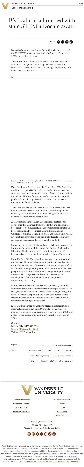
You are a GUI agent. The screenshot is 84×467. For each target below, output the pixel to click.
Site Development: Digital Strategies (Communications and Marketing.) (47, 462)
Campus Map (62, 412)
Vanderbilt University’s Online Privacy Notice (42, 428)
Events (62, 404)
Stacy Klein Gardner (63, 356)
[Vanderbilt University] (42, 390)
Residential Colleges (21, 404)
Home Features (35, 351)
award (68, 351)
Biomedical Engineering (61, 346)
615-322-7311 (37, 425)
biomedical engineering (40, 356)
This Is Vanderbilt (21, 408)
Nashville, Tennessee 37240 (42, 422)
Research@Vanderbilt (21, 412)
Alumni (43, 346)
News (49, 351)
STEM (33, 361)
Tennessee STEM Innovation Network (56, 361)
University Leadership (21, 400)
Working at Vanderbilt (62, 400)
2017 (58, 351)
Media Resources (62, 415)
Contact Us (48, 425)
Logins (62, 408)
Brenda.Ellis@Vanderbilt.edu (25, 329)
